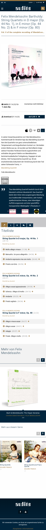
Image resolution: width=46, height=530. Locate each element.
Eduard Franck (6, 467)
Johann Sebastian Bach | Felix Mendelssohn (23, 415)
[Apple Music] (27, 130)
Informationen (27, 529)
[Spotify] (31, 130)
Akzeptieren (17, 529)
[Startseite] (23, 8)
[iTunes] (39, 130)
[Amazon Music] (35, 130)
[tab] (4, 224)
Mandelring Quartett (9, 168)
